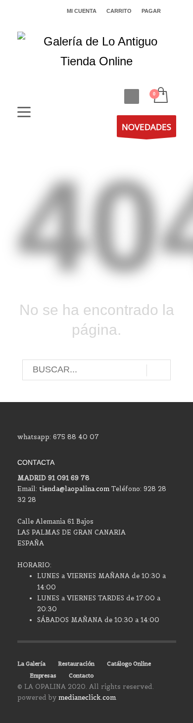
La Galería (31, 663)
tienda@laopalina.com (74, 489)
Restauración (76, 663)
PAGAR (151, 11)
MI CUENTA (81, 11)
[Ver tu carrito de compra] (160, 95)
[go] (158, 370)
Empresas (43, 675)
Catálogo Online (129, 663)
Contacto (81, 675)
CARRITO (119, 11)
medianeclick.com (87, 697)
